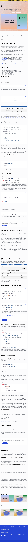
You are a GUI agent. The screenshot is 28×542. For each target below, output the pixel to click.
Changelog (18, 532)
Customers (24, 532)
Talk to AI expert (5, 443)
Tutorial (19, 12)
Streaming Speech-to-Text (13, 530)
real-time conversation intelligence (10, 117)
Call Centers (13, 12)
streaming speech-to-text (20, 117)
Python (17, 12)
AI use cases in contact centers (14, 63)
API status (18, 533)
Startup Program (24, 535)
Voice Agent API (12, 534)
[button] (26, 1)
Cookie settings (19, 534)
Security (24, 533)
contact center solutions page (5, 421)
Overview (12, 527)
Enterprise (12, 535)
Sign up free (4, 225)
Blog (17, 527)
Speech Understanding (12, 532)
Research (24, 527)
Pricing (12, 536)
